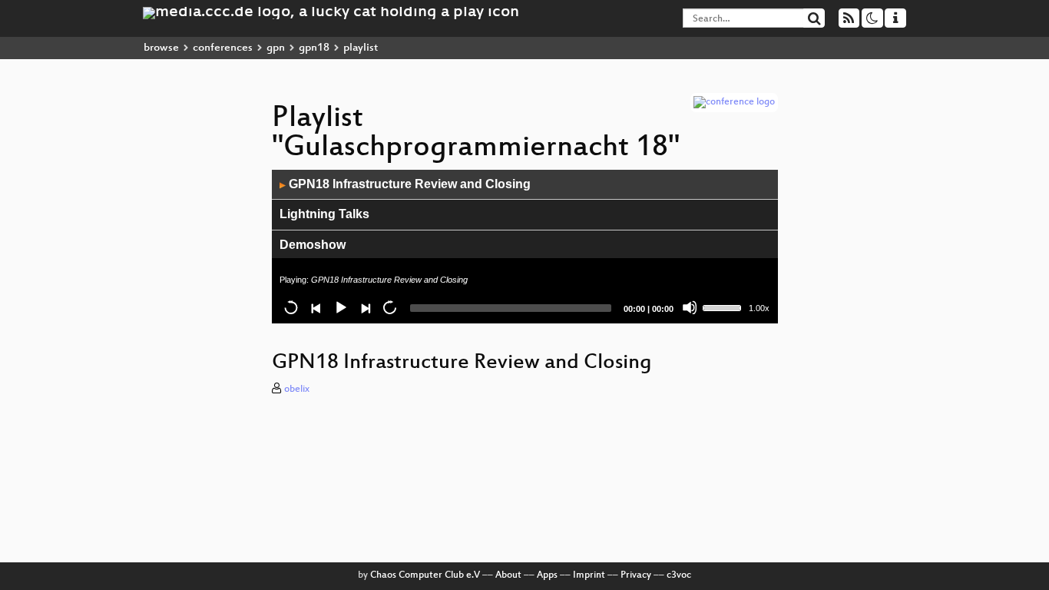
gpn (275, 48)
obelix (296, 389)
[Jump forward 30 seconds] (389, 307)
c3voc (679, 575)
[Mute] (690, 307)
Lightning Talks (324, 213)
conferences (223, 48)
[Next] (365, 307)
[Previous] (316, 307)
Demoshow (313, 244)
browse (161, 48)
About (508, 575)
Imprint (589, 575)
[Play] (340, 307)
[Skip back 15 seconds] (291, 307)
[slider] (724, 306)
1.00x (759, 308)
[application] (525, 246)
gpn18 (314, 48)
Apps (547, 575)
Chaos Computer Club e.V (425, 575)
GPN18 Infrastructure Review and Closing (405, 184)
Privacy (635, 575)
